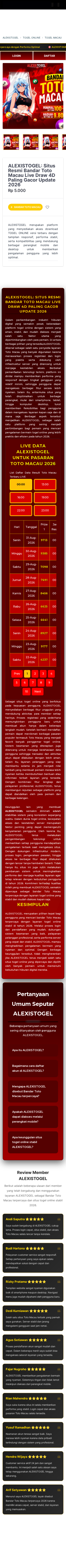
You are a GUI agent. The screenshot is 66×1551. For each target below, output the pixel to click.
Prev (17, 673)
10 (26, 691)
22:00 (21, 510)
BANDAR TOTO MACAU (27, 207)
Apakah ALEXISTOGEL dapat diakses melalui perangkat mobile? (27, 1116)
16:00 (20, 497)
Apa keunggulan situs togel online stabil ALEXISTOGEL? (27, 1142)
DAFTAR (49, 55)
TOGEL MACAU (53, 37)
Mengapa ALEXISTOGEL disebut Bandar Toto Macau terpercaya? (29, 1091)
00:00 (21, 484)
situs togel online (28, 701)
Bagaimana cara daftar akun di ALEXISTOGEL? (28, 1068)
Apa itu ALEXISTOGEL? (28, 1050)
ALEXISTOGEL (10, 37)
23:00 (45, 510)
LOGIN (16, 55)
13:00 (45, 484)
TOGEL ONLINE (31, 37)
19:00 (45, 497)
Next (37, 691)
